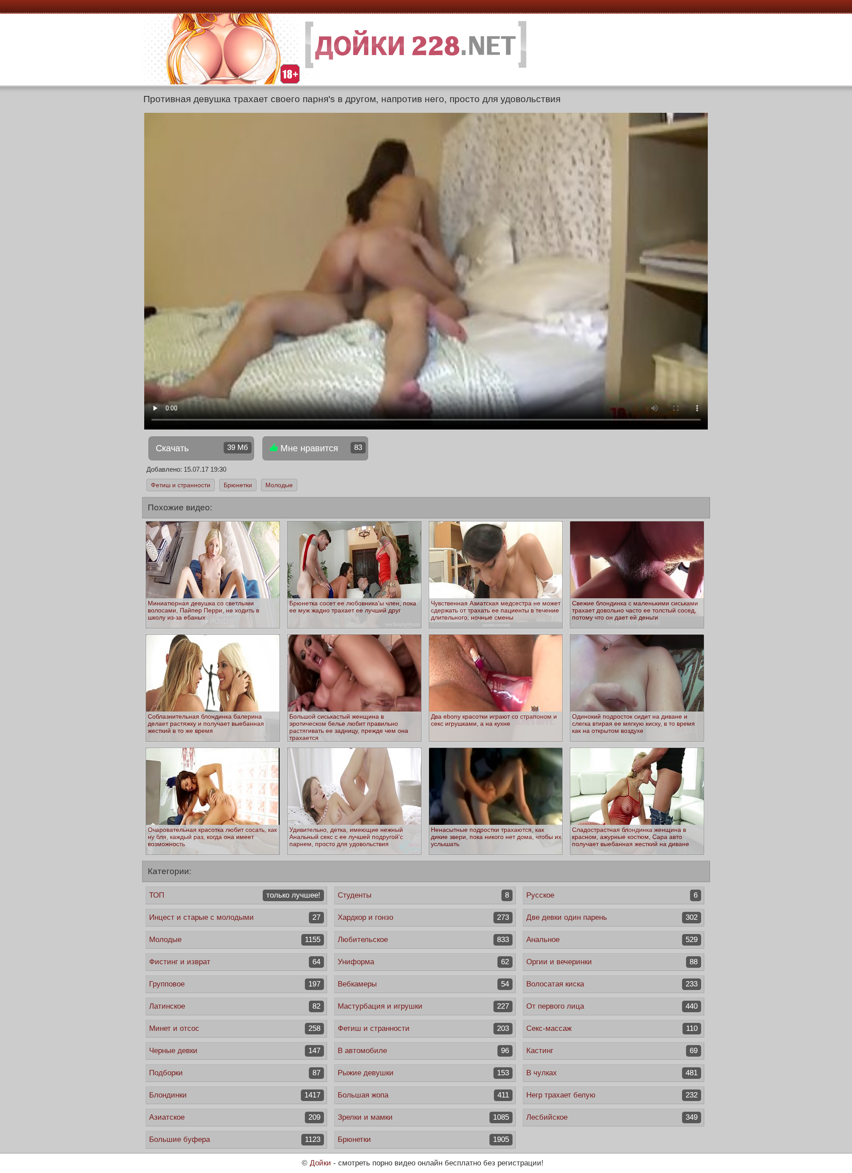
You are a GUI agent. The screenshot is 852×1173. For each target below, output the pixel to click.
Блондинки (234, 1095)
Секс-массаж (612, 1028)
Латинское (234, 1006)
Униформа (423, 962)
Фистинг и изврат (234, 962)
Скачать (202, 448)
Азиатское (234, 1117)
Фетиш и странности (180, 485)
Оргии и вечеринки (612, 962)
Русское (612, 895)
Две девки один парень (612, 917)
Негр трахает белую (612, 1095)
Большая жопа (423, 1095)
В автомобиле (423, 1050)
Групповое (234, 984)
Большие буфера (234, 1139)
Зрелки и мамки (423, 1117)
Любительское (423, 939)
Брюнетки (238, 485)
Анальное (612, 939)
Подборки (234, 1073)
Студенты (423, 895)
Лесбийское (612, 1117)
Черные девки (234, 1050)
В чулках (612, 1073)
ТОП (234, 895)
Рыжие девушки (423, 1073)
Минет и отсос (234, 1028)
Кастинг (612, 1050)
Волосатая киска (612, 984)
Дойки (320, 1163)
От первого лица (612, 1006)
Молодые (279, 485)
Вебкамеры (423, 984)
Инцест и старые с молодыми (234, 917)
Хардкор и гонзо (423, 917)
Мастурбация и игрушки (423, 1006)
